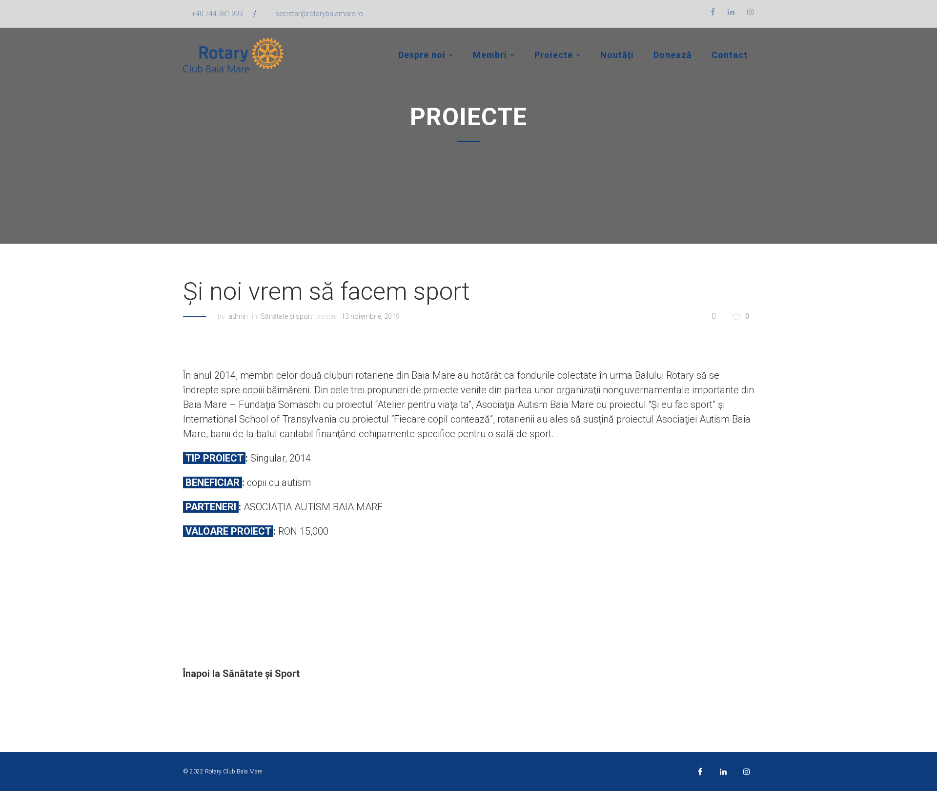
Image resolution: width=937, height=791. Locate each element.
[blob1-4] (254, 600)
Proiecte (553, 55)
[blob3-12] (540, 600)
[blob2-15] (397, 600)
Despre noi (422, 55)
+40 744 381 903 (217, 14)
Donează (672, 55)
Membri (490, 55)
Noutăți (617, 55)
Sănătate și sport (286, 316)
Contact (730, 55)
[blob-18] (683, 600)
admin (238, 316)
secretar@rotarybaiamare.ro (319, 14)
